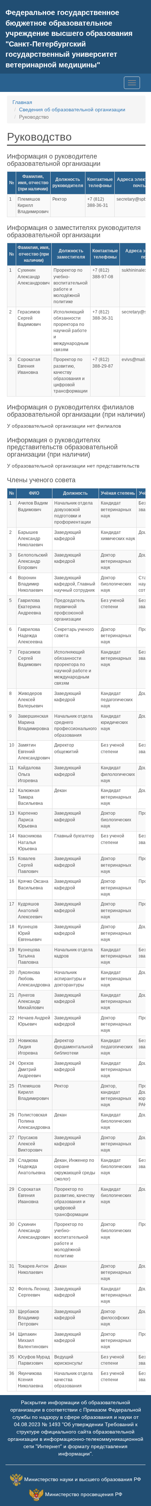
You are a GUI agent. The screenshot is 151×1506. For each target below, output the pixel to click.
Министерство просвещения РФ (83, 1494)
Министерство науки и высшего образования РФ (82, 1479)
